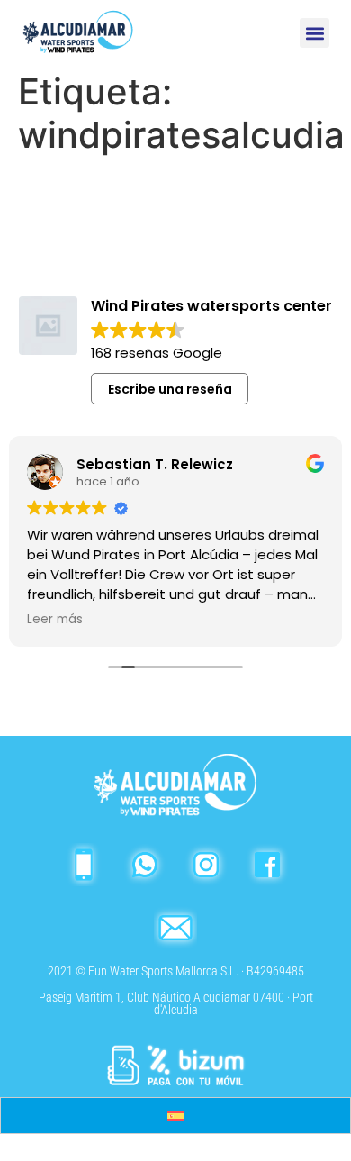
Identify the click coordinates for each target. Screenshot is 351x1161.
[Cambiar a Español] (175, 1115)
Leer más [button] (55, 620)
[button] (314, 33)
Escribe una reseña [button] (170, 389)
